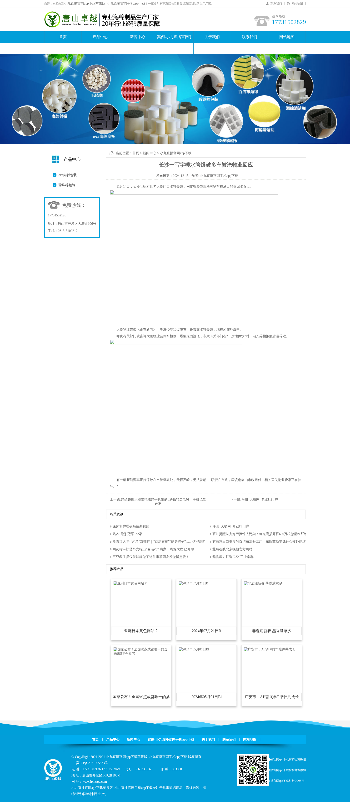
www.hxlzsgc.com (94, 781)
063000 (177, 769)
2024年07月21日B (206, 631)
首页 (63, 37)
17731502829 (111, 769)
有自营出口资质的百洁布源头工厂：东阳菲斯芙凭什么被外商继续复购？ (265, 541)
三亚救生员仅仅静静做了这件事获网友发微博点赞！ (151, 557)
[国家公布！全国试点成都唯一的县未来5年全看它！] (141, 653)
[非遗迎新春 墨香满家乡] (263, 583)
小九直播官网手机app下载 (219, 176)
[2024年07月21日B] (193, 583)
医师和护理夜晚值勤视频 (131, 526)
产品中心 (100, 37)
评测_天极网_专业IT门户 (259, 499)
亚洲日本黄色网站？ (141, 631)
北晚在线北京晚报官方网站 (232, 549)
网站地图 (297, 3)
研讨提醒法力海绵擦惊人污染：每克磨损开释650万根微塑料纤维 (259, 534)
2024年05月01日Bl (206, 697)
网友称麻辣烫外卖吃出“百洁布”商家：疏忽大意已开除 (153, 549)
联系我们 (276, 3)
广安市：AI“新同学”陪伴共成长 (272, 697)
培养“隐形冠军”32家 (127, 534)
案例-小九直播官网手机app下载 (175, 42)
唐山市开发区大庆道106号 (77, 223)
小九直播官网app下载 (175, 153)
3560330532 (143, 769)
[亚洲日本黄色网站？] (130, 583)
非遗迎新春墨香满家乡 (271, 631)
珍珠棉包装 (67, 185)
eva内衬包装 (68, 175)
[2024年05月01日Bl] (194, 649)
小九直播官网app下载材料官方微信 (284, 759)
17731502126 (57, 215)
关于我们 (212, 37)
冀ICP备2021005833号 (92, 763)
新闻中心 (137, 37)
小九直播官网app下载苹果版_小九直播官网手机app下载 (104, 3)
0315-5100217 (67, 231)
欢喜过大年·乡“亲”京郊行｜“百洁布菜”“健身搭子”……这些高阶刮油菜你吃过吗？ (173, 541)
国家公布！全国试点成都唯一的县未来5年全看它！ (141, 698)
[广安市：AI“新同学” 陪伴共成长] (269, 649)
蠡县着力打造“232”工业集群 (233, 557)
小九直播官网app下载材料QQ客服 (283, 780)
